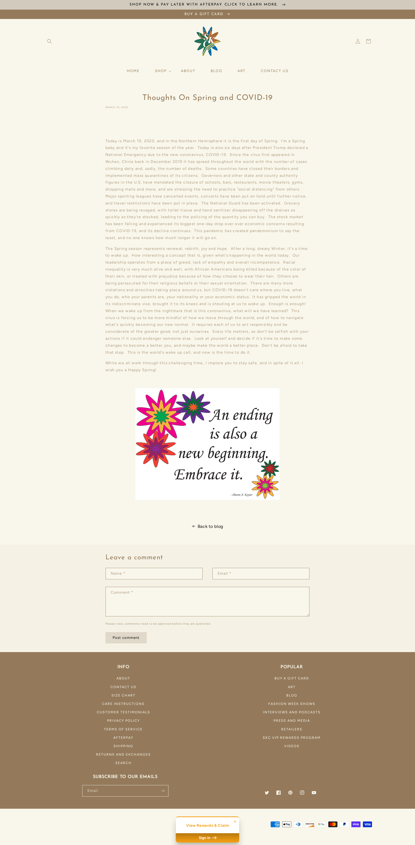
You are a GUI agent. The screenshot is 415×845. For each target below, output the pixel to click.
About (123, 678)
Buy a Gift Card (292, 678)
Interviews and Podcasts (292, 712)
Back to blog (210, 526)
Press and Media (292, 721)
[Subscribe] (163, 791)
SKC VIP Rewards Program (292, 738)
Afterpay (123, 738)
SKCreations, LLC (281, 830)
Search (123, 763)
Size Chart (123, 695)
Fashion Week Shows (291, 704)
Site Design (314, 830)
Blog (291, 695)
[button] (49, 41)
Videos (291, 746)
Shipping (123, 746)
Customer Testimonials (123, 712)
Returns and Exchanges (123, 754)
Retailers (291, 729)
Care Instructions (123, 704)
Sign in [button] (205, 838)
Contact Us (123, 687)
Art (292, 687)
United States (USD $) (64, 829)
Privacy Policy (123, 721)
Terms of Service (123, 729)
